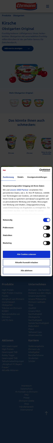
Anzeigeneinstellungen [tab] (37, 177)
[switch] (46, 228)
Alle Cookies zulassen (26, 254)
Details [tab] (21, 177)
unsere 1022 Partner (19, 190)
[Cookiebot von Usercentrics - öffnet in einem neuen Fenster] (39, 170)
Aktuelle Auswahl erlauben (26, 262)
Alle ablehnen (26, 270)
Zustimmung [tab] (8, 177)
